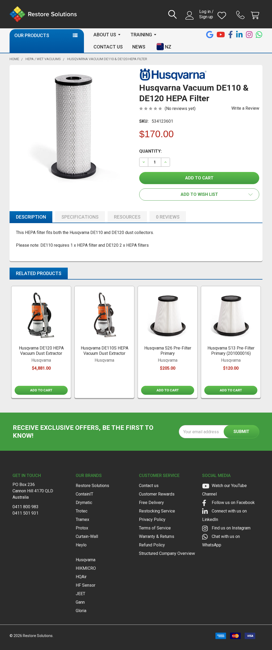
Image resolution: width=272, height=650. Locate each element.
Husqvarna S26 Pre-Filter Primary (167, 351)
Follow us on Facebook (233, 502)
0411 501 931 (25, 513)
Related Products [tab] (38, 273)
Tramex (82, 519)
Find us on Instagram (230, 527)
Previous (15, 343)
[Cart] (256, 15)
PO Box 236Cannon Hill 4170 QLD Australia (32, 491)
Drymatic (84, 502)
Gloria (81, 610)
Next (257, 343)
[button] (199, 194)
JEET (80, 593)
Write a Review (245, 108)
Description (31, 217)
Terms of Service (155, 527)
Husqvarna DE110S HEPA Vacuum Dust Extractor (104, 351)
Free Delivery (151, 502)
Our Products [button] (31, 35)
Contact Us (108, 47)
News (138, 47)
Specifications (80, 217)
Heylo (81, 544)
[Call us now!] (241, 15)
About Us (105, 34)
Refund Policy (152, 544)
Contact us (149, 485)
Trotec (81, 511)
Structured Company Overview (167, 553)
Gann (80, 602)
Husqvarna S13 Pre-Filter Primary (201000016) (230, 351)
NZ (168, 47)
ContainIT (84, 494)
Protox (82, 527)
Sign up (206, 16)
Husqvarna (85, 559)
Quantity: (150, 151)
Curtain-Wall (87, 536)
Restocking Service (157, 511)
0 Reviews (168, 217)
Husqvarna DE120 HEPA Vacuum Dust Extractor (41, 351)
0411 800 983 (25, 506)
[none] (73, 128)
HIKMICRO (86, 568)
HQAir (81, 576)
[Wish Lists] (223, 15)
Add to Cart (41, 390)
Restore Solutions (92, 485)
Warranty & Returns (156, 536)
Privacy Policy (152, 519)
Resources (127, 217)
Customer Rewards (157, 494)
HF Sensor (85, 585)
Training (141, 34)
